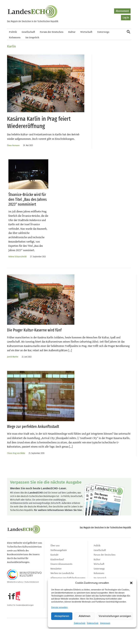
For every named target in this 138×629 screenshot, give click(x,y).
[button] (131, 583)
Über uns (55, 545)
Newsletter (56, 568)
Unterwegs (103, 32)
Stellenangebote (58, 550)
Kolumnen (15, 37)
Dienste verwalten (59, 607)
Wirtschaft (86, 32)
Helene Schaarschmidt (17, 256)
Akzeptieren (61, 616)
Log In (126, 17)
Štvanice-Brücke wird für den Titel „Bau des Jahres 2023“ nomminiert (27, 199)
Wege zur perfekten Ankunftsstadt (33, 426)
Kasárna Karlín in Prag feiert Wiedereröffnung (39, 122)
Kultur (72, 32)
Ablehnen (84, 616)
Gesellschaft (28, 32)
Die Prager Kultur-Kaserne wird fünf (34, 330)
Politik (13, 32)
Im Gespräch (32, 37)
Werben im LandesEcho (62, 573)
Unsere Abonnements (61, 564)
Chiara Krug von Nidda (16, 453)
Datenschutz (79, 623)
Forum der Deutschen (51, 32)
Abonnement (122, 11)
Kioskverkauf (57, 559)
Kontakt (54, 554)
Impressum (105, 623)
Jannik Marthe (12, 356)
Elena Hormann (13, 145)
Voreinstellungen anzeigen (115, 616)
